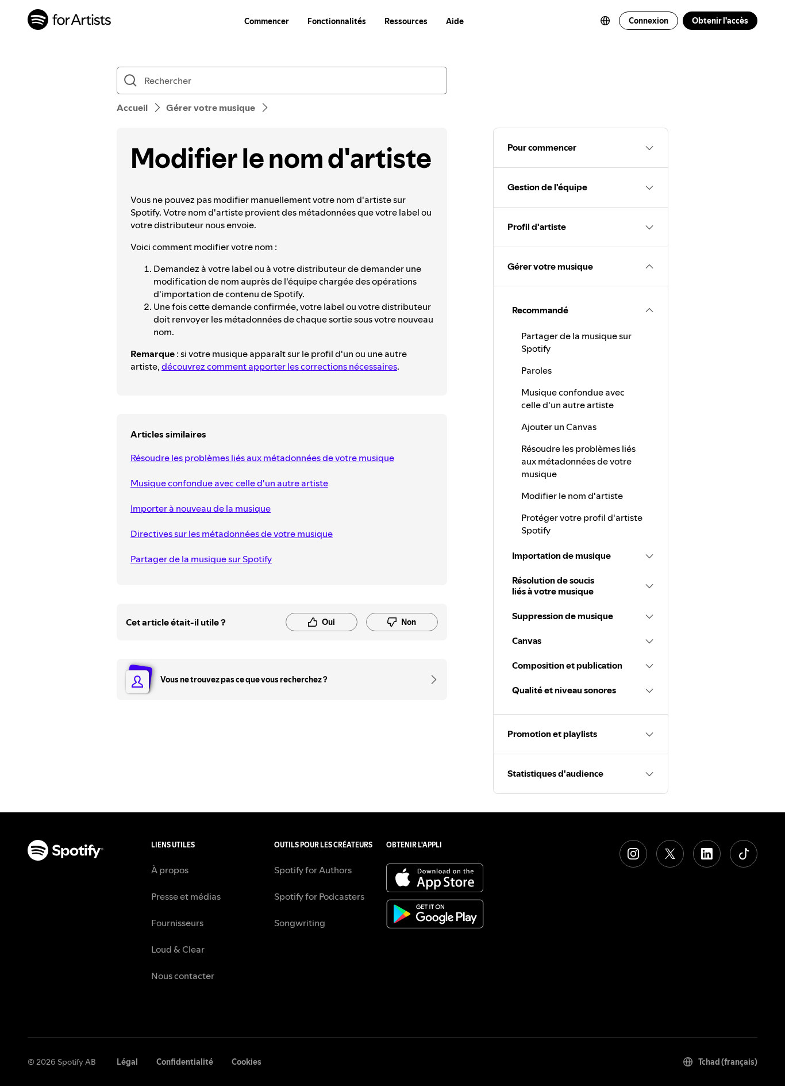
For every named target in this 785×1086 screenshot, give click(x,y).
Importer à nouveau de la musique (200, 508)
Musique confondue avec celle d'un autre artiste (229, 483)
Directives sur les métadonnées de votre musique (231, 533)
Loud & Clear (178, 949)
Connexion (648, 20)
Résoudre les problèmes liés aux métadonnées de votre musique (262, 457)
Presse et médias (186, 896)
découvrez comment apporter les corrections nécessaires (279, 366)
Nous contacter (182, 975)
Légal (127, 1062)
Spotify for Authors (313, 870)
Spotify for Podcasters (319, 896)
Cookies (246, 1062)
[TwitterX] (670, 854)
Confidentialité (184, 1062)
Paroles (536, 370)
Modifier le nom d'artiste (572, 495)
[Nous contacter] (430, 679)
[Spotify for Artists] (70, 21)
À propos (169, 870)
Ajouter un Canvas (559, 426)
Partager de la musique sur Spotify (201, 558)
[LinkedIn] (707, 854)
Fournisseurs (177, 922)
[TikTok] (743, 854)
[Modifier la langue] (605, 20)
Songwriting (299, 922)
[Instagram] (633, 854)
